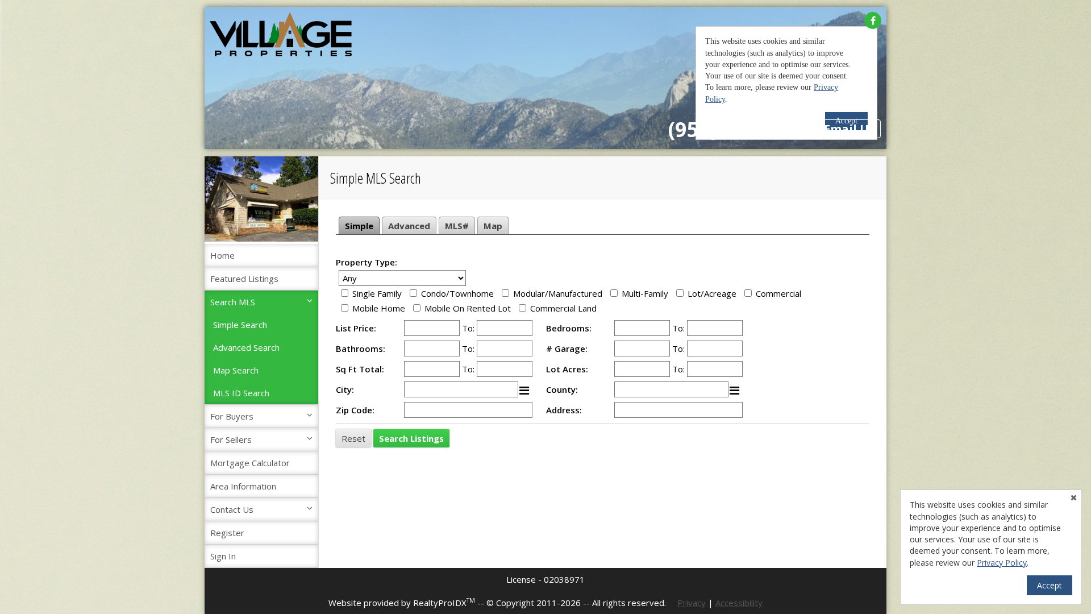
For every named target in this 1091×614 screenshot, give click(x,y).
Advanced (409, 225)
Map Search (236, 370)
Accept (1049, 585)
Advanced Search (246, 347)
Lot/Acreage (712, 293)
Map (493, 225)
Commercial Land (563, 308)
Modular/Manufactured (557, 293)
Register (227, 532)
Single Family (377, 293)
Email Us (849, 128)
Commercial (778, 293)
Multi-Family (645, 293)
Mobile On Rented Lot (467, 308)
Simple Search (240, 324)
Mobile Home (378, 308)
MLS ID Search (241, 393)
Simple (359, 225)
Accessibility (739, 602)
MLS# (457, 225)
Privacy (691, 602)
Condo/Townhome (457, 293)
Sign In (223, 556)
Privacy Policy (1002, 562)
